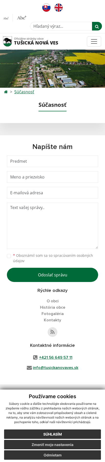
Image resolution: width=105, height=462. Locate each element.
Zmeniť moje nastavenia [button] (52, 444)
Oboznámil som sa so (53, 258)
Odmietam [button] (53, 455)
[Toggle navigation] (94, 41)
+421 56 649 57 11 (55, 357)
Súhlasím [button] (52, 434)
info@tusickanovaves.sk (55, 368)
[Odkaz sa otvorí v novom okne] (52, 332)
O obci (53, 301)
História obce (52, 307)
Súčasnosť (24, 92)
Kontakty (52, 320)
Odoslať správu (52, 275)
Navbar (12, 41)
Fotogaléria (53, 314)
